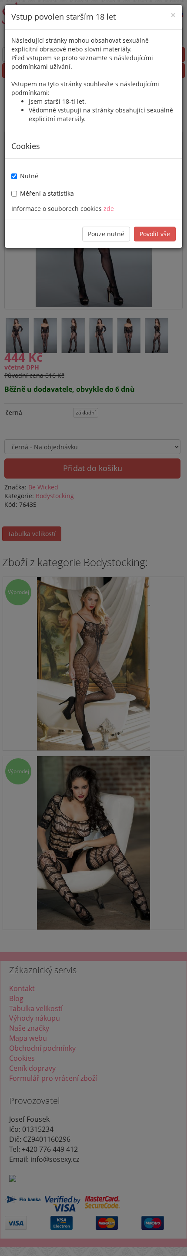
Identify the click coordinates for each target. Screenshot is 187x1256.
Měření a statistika (47, 193)
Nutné (29, 176)
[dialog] (93, 628)
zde (109, 208)
